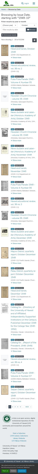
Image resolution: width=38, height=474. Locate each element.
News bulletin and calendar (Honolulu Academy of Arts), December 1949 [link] (23, 234)
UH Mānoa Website (19, 441)
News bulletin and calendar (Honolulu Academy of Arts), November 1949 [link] (23, 151)
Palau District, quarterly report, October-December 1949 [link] (23, 274)
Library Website (19, 438)
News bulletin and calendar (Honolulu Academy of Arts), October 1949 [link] (23, 115)
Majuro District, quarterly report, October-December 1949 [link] (23, 254)
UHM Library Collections (19, 436)
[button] (10, 3)
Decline (13, 471)
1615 (27, 407)
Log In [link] (26, 3)
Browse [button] (32, 30)
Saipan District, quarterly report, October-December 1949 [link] (23, 392)
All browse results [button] (9, 35)
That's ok (5, 471)
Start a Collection (19, 433)
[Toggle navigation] (34, 3)
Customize (22, 471)
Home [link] (3, 9)
